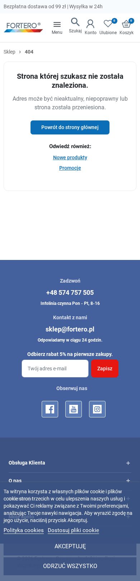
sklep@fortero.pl (70, 329)
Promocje (70, 168)
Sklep (9, 52)
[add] (128, 463)
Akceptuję (70, 546)
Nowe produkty (70, 157)
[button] (75, 26)
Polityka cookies (24, 530)
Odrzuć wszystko (70, 566)
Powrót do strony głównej (70, 127)
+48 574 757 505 (70, 292)
